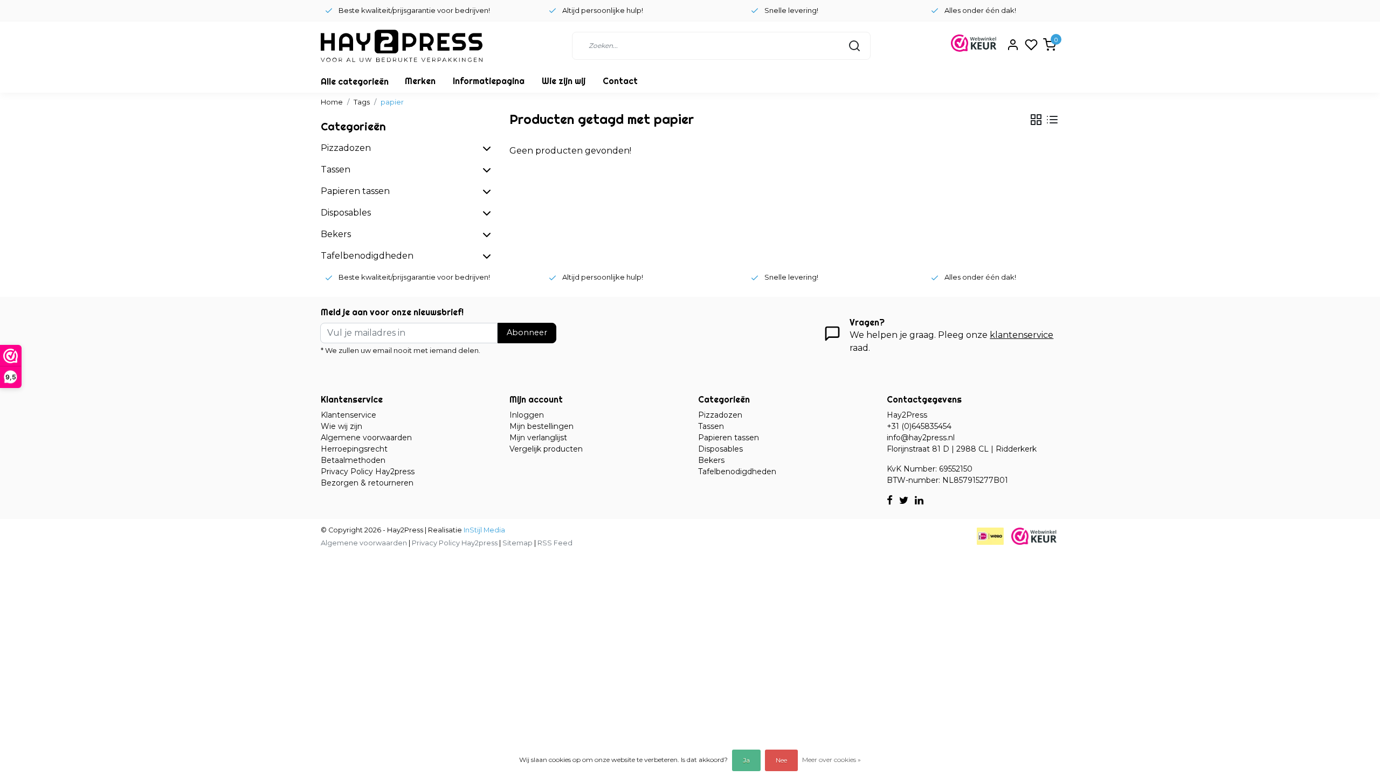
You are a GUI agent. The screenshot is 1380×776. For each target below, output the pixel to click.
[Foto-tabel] (1036, 120)
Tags (362, 102)
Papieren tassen (728, 437)
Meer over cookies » (831, 760)
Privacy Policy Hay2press (368, 471)
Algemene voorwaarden (366, 437)
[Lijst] (1052, 120)
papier (392, 102)
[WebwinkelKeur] (1034, 535)
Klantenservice (348, 415)
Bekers (711, 460)
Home (332, 102)
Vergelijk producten (546, 449)
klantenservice (1021, 335)
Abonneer (527, 332)
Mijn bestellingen (541, 426)
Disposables (720, 449)
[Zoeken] (854, 46)
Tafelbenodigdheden (737, 471)
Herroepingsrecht (354, 449)
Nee (781, 760)
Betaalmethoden (353, 460)
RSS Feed (554, 543)
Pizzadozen (720, 415)
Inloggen (526, 415)
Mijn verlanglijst (538, 437)
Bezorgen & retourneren (367, 483)
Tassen (711, 426)
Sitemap (517, 543)
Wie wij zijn (341, 426)
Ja (746, 760)
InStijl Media (483, 530)
